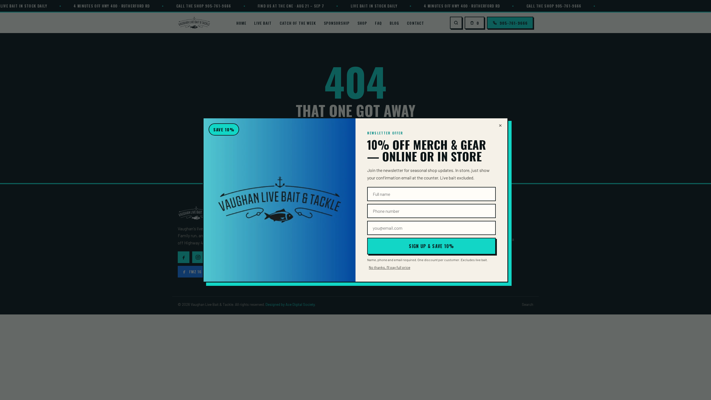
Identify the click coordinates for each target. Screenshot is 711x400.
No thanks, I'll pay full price (389, 267)
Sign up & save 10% (431, 246)
